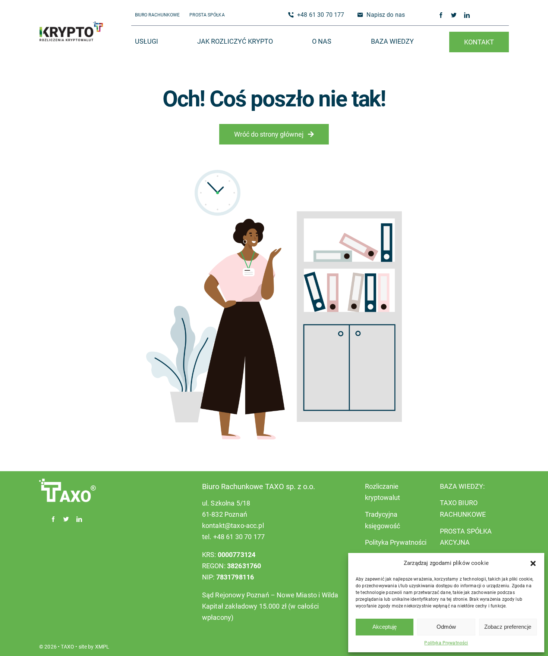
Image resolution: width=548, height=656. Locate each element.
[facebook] (441, 15)
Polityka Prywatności (446, 643)
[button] (533, 563)
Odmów (446, 627)
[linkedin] (467, 15)
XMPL (102, 647)
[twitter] (454, 15)
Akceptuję (384, 627)
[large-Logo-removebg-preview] (71, 25)
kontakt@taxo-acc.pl (233, 525)
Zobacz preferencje (507, 627)
